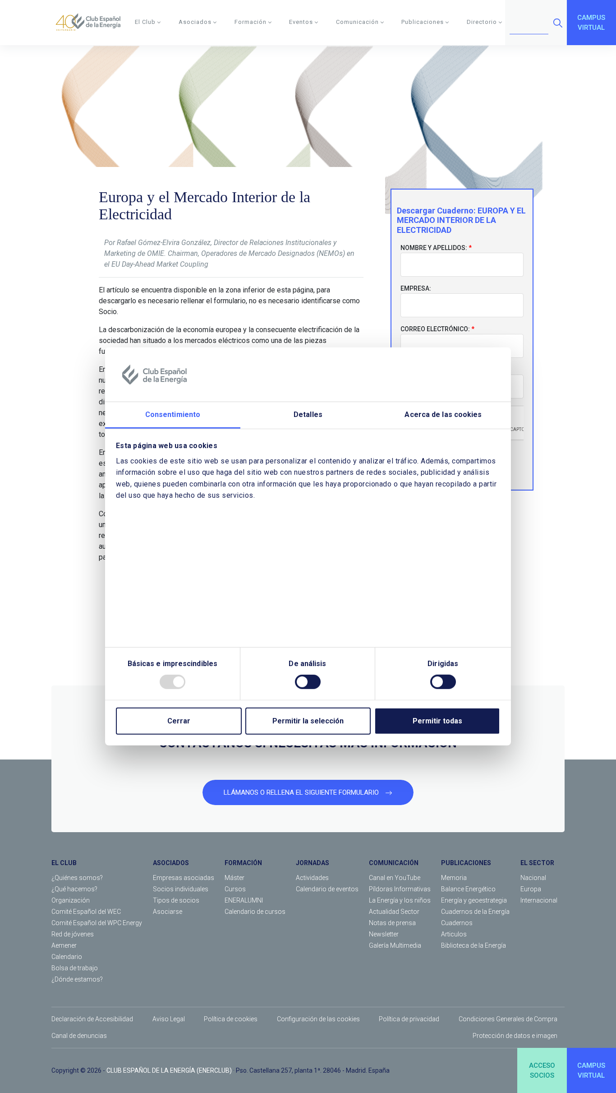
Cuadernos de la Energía (475, 911)
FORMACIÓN (243, 862)
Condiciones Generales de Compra (508, 1019)
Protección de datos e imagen (515, 1035)
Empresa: (415, 288)
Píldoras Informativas (400, 889)
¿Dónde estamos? (77, 979)
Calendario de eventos (327, 889)
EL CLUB (64, 862)
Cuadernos (457, 922)
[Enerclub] (91, 22)
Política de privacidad (409, 1019)
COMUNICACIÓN (393, 862)
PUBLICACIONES (466, 862)
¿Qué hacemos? (74, 889)
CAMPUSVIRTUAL (591, 23)
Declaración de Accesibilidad (92, 1019)
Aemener (64, 945)
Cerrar (178, 721)
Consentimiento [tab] (172, 414)
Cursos (235, 889)
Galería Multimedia (395, 945)
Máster (234, 877)
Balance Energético (468, 889)
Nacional (533, 877)
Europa (530, 889)
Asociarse (167, 911)
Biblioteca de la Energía (473, 945)
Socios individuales (180, 889)
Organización (70, 900)
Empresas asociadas (183, 877)
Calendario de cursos (255, 911)
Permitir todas (437, 721)
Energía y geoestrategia (474, 900)
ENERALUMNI (244, 900)
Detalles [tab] (308, 414)
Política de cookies (230, 1019)
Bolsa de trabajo (74, 968)
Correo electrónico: (435, 329)
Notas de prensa (392, 922)
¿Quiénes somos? (77, 877)
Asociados (195, 22)
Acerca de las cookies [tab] (443, 414)
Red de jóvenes (72, 934)
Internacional (538, 900)
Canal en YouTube (394, 877)
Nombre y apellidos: (433, 247)
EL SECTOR (537, 862)
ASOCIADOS (171, 862)
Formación (250, 22)
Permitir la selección (308, 721)
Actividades (312, 877)
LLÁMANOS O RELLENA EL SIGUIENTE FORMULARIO (302, 792)
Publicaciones (422, 22)
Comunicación (357, 22)
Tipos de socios (176, 900)
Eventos (301, 22)
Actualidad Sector (394, 911)
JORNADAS (312, 862)
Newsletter (384, 934)
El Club (145, 22)
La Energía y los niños (400, 900)
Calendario (66, 956)
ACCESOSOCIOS (542, 1070)
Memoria (454, 877)
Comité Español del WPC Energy (96, 922)
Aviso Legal (168, 1019)
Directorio (482, 22)
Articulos (454, 934)
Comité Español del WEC (86, 911)
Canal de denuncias (79, 1035)
